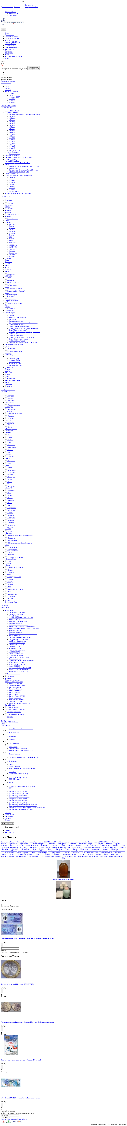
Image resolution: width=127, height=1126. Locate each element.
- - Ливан (65, 849)
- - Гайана (69, 845)
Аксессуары (9, 53)
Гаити (7, 221)
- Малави (10, 513)
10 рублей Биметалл (11, 113)
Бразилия (8, 212)
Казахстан (8, 262)
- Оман (7, 545)
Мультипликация (14, 652)
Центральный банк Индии (18, 799)
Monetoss (12, 739)
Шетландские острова (12, 380)
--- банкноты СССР (13, 596)
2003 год (12, 121)
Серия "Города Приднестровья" (19, 326)
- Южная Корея (12, 594)
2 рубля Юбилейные (12, 155)
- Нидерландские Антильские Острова (20, 535)
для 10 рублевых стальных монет (20, 637)
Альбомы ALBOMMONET (18, 621)
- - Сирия (9, 854)
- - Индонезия (32, 847)
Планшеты (8, 51)
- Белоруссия (11, 409)
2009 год (12, 132)
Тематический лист (15, 701)
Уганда (7, 371)
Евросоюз (8, 222)
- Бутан (7, 424)
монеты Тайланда (13, 282)
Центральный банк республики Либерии (23, 806)
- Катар (9, 479)
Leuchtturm (12, 736)
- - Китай (120, 847)
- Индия (7, 458)
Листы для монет (14, 694)
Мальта (11, 244)
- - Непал (60, 851)
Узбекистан (9, 372)
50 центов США (14, 362)
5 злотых (12, 308)
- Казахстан (11, 472)
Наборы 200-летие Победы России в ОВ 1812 (24, 166)
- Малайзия (10, 515)
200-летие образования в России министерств (24, 114)
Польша (7, 307)
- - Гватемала (93, 845)
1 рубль (7, 86)
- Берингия (8, 411)
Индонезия (8, 258)
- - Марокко (12, 851)
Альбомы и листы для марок (18, 625)
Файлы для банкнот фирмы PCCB (20, 703)
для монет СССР (14, 646)
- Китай (7, 483)
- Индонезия (11, 461)
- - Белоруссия (60, 844)
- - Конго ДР (13, 849)
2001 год (12, 118)
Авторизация (13, 13)
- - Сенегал (116, 852)
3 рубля (7, 88)
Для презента (9, 35)
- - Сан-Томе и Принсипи (88, 852)
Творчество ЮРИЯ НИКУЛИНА (20, 668)
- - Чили (104, 854)
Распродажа (9, 816)
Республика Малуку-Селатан (14, 344)
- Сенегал (10, 561)
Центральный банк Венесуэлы (19, 797)
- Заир (9, 452)
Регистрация (13, 15)
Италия (11, 235)
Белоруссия (9, 208)
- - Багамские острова (36, 844)
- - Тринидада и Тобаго (67, 854)
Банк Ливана (13, 747)
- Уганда (10, 582)
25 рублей (12, 314)
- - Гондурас (113, 842)
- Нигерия (8, 533)
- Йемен (9, 467)
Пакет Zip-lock (10, 705)
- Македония (11, 510)
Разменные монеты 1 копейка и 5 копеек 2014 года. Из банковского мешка (27, 1022)
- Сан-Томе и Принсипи (15, 557)
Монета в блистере (11, 36)
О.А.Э (7, 287)
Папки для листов (15, 698)
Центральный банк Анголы (18, 791)
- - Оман (31, 852)
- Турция (10, 579)
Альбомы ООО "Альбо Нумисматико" (22, 627)
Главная (7, 830)
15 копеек (12, 99)
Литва (11, 240)
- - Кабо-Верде (64, 847)
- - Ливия (73, 849)
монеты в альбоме (15, 363)
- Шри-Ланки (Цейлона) (15, 589)
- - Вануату (18, 845)
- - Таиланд (54, 854)
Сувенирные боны (11, 602)
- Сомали (10, 570)
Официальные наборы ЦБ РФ (19, 172)
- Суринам (10, 572)
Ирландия (12, 231)
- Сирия (7, 565)
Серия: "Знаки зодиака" (17, 341)
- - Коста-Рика (24, 849)
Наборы (7, 164)
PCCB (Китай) (14, 743)
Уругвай (7, 376)
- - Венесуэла (43, 845)
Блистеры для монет (15, 632)
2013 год (12, 139)
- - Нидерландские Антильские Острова (87, 851)
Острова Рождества (11, 301)
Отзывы (7, 820)
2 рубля (11, 184)
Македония (10, 274)
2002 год (12, 120)
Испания (12, 233)
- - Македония (94, 849)
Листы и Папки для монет (14, 682)
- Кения (9, 482)
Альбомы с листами (13, 674)
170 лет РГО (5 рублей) (16, 614)
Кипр (10, 237)
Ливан (7, 271)
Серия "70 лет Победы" (17, 324)
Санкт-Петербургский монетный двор (22, 786)
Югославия (8, 384)
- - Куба (33, 849)
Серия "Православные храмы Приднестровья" (24, 332)
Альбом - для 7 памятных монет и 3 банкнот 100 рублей (21, 1060)
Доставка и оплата (7, 7)
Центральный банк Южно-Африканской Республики (27, 807)
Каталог (6, 79)
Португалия (13, 247)
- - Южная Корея (21, 856)
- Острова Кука (12, 547)
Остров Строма (10, 296)
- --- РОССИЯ (48, 856)
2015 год (12, 143)
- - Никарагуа (107, 851)
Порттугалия (9, 310)
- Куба (9, 493)
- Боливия (10, 418)
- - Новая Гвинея (119, 851)
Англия (9, 201)
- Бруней (8, 420)
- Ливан (9, 503)
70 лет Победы (14, 616)
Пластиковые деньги (16, 321)
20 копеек (12, 100)
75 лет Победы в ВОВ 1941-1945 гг (21, 618)
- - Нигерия (68, 851)
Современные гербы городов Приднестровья (24, 342)
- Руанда (10, 552)
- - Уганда (89, 854)
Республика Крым (15, 659)
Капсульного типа (15, 648)
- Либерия (10, 500)
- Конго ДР (8, 488)
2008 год (12, 130)
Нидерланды (13, 246)
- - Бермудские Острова (84, 844)
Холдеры (10, 717)
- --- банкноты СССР (35, 856)
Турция (7, 369)
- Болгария (10, 416)
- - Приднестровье (55, 852)
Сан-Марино (11, 348)
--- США (8, 600)
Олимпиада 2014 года (12, 173)
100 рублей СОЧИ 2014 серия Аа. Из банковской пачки (20, 1098)
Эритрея (7, 382)
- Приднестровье (12, 550)
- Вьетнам (8, 432)
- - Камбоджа (86, 847)
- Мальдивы (11, 518)
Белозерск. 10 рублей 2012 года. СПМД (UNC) (17, 984)
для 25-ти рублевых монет (17, 641)
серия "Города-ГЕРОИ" (17, 662)
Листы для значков (15, 691)
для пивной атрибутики (17, 685)
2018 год (12, 148)
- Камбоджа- (11, 477)
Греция (11, 229)
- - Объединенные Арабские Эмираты (14, 852)
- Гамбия (10, 440)
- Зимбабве (10, 456)
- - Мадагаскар (82, 849)
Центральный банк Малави (18, 800)
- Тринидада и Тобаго (14, 577)
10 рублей (12, 182)
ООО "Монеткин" (15, 779)
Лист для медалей (15, 687)
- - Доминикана (104, 845)
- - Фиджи (97, 854)
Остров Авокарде (11, 294)
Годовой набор (14, 191)
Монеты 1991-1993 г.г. (12, 42)
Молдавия (10, 280)
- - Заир (122, 845)
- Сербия (8, 563)
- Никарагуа (11, 538)
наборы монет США (16, 365)
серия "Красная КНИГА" (17, 664)
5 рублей (8, 90)
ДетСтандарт (13, 761)
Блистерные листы (15, 630)
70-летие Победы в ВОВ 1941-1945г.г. (17, 163)
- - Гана (85, 845)
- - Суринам (45, 854)
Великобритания (12, 219)
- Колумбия (10, 486)
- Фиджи (10, 584)
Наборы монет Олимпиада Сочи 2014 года (23, 170)
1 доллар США (14, 358)
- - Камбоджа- (96, 847)
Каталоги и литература (12, 680)
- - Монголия (42, 851)
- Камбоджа (9, 474)
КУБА (9, 270)
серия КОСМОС (14, 666)
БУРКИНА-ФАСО (13, 214)
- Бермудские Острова (14, 413)
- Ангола (10, 398)
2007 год (12, 129)
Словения (12, 251)
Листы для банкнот (15, 689)
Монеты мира (12, 1119)
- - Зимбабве (13, 847)
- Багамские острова (13, 405)
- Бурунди (10, 423)
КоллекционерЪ (14, 766)
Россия (11, 782)
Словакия (12, 249)
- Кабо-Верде (11, 470)
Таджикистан (9, 367)
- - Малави (104, 849)
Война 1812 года (14, 635)
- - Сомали (36, 854)
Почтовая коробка (13, 707)
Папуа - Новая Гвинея (14, 303)
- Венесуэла (9, 430)
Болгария (8, 210)
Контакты (17, 7)
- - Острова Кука (41, 852)
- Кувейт (10, 495)
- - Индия (22, 847)
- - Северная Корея (105, 852)
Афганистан (9, 205)
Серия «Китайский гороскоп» (19, 339)
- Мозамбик (11, 525)
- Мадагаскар (11, 508)
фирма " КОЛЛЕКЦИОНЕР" (18, 669)
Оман (7, 293)
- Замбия (8, 454)
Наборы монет (14, 168)
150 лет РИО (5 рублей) (17, 612)
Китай (7, 265)
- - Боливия (107, 844)
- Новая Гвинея (12, 540)
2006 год (12, 127)
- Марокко (10, 520)
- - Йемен (55, 847)
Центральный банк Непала (18, 802)
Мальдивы (8, 276)
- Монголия (9, 527)
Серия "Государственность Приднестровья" (23, 328)
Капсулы (8, 678)
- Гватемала (11, 445)
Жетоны (7, 54)
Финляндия (13, 253)
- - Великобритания (30, 845)
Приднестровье (10, 312)
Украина (8, 374)
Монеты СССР (10, 40)
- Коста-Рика (11, 490)
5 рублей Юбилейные (12, 161)
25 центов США (14, 360)
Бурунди (8, 216)
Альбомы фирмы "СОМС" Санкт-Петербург (24, 628)
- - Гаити (61, 845)
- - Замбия (5, 847)
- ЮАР (9, 592)
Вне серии (12, 319)
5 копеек (11, 186)
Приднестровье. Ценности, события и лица (23, 323)
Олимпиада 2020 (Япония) (16, 291)
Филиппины (11, 378)
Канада (7, 263)
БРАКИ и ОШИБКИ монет (14, 56)
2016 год (12, 145)
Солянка (8, 353)
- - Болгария (98, 844)
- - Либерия (57, 849)
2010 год (12, 134)
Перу (6, 305)
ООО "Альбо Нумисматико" (18, 777)
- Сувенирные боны (70, 856)
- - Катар (105, 847)
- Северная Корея (10, 559)
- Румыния (10, 555)
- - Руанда (65, 852)
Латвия (11, 238)
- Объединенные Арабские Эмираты (19, 543)
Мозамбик (12, 772)
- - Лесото (48, 849)
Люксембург (13, 242)
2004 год (12, 123)
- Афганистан (9, 402)
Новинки (8, 813)
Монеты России (10, 44)
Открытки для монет (16, 655)
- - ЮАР (11, 856)
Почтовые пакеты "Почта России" (16, 709)
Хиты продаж (9, 814)
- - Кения (112, 847)
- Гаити (9, 435)
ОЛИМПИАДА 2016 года (13, 288)
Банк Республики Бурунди (18, 748)
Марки (7, 58)
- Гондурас (10, 396)
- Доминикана (11, 447)
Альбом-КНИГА (14, 619)
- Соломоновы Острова (15, 567)
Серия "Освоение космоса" (18, 330)
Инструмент (11, 676)
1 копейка (12, 93)
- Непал (9, 531)
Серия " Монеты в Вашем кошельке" (21, 661)
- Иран (7, 465)
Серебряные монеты (12, 47)
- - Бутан (10, 845)
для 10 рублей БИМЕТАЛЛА (18, 639)
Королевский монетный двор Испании (22, 768)
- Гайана (10, 437)
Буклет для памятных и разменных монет (23, 634)
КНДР (7, 267)
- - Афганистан (22, 844)
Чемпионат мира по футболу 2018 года (18, 193)
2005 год (12, 125)
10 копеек (12, 181)
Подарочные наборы (12, 38)
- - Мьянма (52, 851)
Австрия (11, 224)
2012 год (12, 138)
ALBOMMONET (14, 732)
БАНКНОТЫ (9, 49)
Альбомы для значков (16, 623)
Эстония (11, 256)
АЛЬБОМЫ (9, 610)
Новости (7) (29, 5)
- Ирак (9, 463)
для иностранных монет (17, 643)
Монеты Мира (9, 45)
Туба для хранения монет (15, 714)
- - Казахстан (75, 847)
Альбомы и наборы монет (17, 317)
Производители (6, 725)
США (7, 356)
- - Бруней (116, 844)
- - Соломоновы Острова (23, 854)
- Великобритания (11, 429)
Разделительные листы (16, 699)
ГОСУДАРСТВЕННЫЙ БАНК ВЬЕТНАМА (24, 757)
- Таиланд (8, 574)
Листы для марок (14, 692)
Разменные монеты (11, 91)
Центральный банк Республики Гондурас (23, 804)
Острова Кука (11, 299)
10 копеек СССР (14, 97)
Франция (12, 255)
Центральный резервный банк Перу (21, 809)
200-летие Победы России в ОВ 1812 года (19, 157)
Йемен (7, 260)
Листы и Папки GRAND (17, 696)
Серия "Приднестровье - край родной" (22, 337)
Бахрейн (7, 207)
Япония (9, 386)
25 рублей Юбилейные (12, 159)
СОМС (11, 788)
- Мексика (10, 523)
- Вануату (10, 427)
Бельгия (11, 226)
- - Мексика (22, 851)
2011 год (11, 136)
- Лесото (10, 498)
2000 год (12, 116)
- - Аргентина (11, 844)
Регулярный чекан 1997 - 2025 (19, 657)
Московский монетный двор (18, 773)
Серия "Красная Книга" (17, 335)
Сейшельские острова (14, 351)
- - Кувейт (40, 849)
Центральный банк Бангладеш (19, 793)
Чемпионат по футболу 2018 (18, 671)
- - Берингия (71, 844)
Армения (10, 203)
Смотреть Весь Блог (31, 7)
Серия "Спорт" (14, 333)
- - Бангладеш (50, 844)
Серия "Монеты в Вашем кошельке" (21, 729)
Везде (7, 33)
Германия (12, 228)
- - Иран (47, 847)
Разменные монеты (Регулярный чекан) (18, 175)
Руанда (7, 346)
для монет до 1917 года (16, 644)
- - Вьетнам (53, 845)
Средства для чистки (14, 712)
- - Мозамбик (32, 851)
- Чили (9, 587)
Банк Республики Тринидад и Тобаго (21, 750)
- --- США (58, 856)
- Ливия (9, 505)
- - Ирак (41, 847)
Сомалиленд (9, 355)
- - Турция (80, 854)
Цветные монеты (14, 150)
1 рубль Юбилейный (12, 111)
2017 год (12, 147)
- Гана (9, 442)
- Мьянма (8, 529)
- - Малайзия (113, 849)
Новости (8, 818)
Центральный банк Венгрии (18, 795)
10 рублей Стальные (12, 152)
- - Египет (114, 845)
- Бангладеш (9, 407)
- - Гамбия (77, 845)
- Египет (10, 450)
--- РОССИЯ (9, 598)
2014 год (12, 141)
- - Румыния (74, 852)
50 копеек (12, 102)
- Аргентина (11, 401)
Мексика (8, 277)
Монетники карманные (17, 650)
